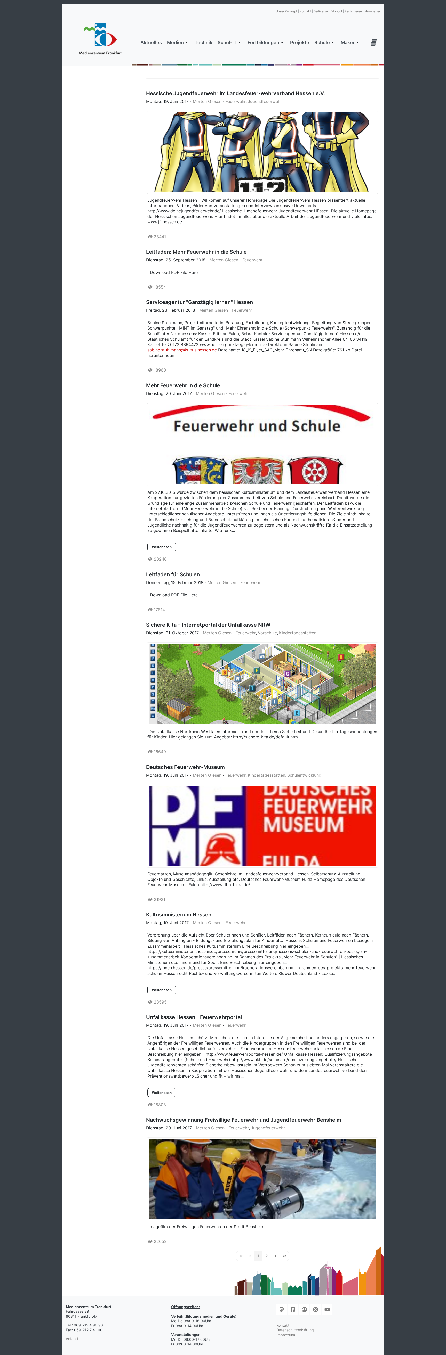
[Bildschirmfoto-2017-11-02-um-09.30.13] (262, 684)
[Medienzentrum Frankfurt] (100, 39)
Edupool (336, 11)
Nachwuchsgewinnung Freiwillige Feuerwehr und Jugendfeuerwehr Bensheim (243, 1120)
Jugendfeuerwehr (265, 101)
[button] (178, 42)
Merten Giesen (207, 101)
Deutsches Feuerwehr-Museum (185, 767)
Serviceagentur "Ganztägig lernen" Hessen (199, 302)
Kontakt (305, 11)
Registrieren (353, 11)
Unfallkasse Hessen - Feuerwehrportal (194, 1017)
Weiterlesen (162, 547)
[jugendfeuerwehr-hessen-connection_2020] (262, 152)
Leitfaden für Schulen (173, 574)
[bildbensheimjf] (262, 1179)
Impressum (285, 1335)
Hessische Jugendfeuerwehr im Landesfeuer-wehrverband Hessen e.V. (235, 93)
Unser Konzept (286, 11)
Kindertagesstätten (297, 633)
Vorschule (267, 633)
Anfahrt (72, 1338)
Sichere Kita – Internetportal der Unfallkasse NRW (208, 625)
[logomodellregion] (262, 444)
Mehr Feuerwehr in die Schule (183, 385)
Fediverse (321, 11)
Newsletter (372, 11)
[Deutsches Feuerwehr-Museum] (262, 826)
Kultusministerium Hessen (178, 914)
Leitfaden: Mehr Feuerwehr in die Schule (196, 252)
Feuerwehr (236, 101)
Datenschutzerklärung (295, 1330)
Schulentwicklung (304, 775)
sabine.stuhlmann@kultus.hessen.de (182, 349)
